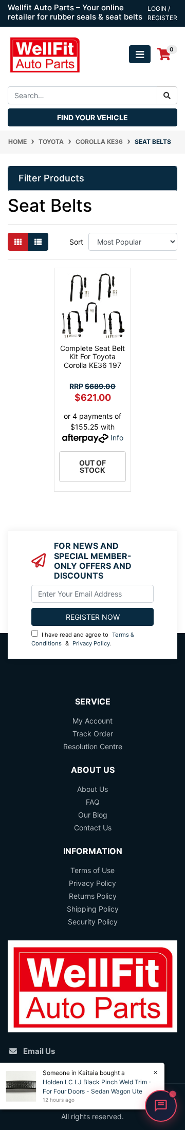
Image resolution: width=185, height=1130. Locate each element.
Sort (76, 241)
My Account (92, 720)
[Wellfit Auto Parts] (45, 53)
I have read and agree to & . (82, 639)
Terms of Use (92, 870)
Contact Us (93, 827)
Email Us (39, 1051)
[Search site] (167, 95)
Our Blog (92, 814)
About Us (92, 789)
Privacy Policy (91, 643)
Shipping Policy (93, 908)
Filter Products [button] (51, 178)
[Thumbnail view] (18, 242)
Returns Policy (93, 896)
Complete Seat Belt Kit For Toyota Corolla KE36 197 (92, 357)
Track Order (92, 733)
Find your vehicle (92, 117)
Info (116, 437)
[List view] (38, 242)
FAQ (93, 802)
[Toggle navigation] (140, 54)
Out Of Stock (92, 466)
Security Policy (93, 921)
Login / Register (162, 13)
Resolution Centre (92, 746)
